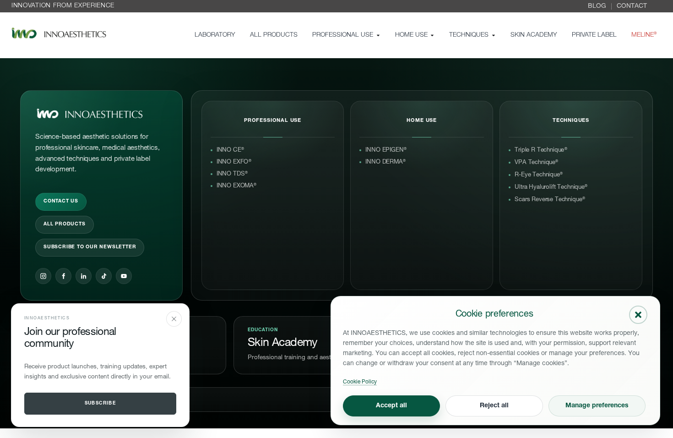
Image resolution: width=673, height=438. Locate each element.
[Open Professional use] (378, 35)
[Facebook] (63, 276)
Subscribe (100, 403)
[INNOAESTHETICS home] (89, 114)
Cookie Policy (360, 382)
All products (64, 224)
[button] (638, 314)
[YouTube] (124, 276)
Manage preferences (597, 406)
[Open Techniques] (493, 35)
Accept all (391, 406)
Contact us (60, 201)
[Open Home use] (432, 35)
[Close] (174, 319)
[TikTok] (104, 276)
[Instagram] (43, 276)
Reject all (494, 406)
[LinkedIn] (84, 276)
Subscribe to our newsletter (89, 247)
